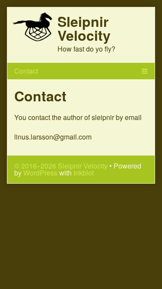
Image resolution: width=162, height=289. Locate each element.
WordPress (40, 173)
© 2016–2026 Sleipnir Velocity (61, 166)
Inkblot (83, 173)
